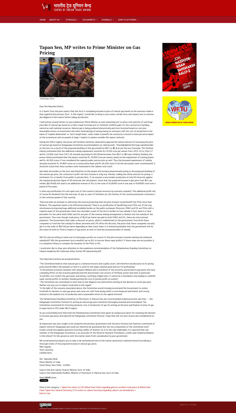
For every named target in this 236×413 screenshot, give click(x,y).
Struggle (71, 19)
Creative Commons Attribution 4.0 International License (85, 408)
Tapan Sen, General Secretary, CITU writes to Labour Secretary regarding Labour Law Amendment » (90, 390)
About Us (54, 19)
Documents (89, 19)
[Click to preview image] (66, 76)
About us (184, 405)
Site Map (193, 405)
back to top (44, 393)
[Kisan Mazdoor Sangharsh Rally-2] (179, 67)
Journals (107, 19)
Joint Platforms (127, 19)
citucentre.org (44, 408)
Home (42, 19)
